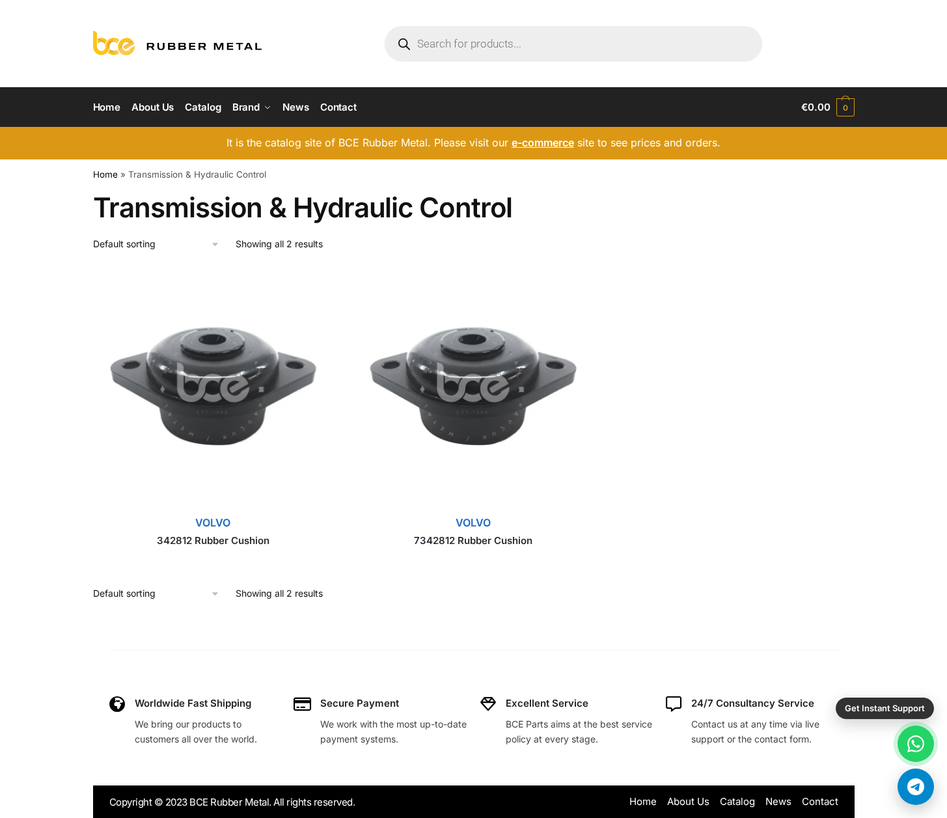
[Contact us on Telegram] (916, 787)
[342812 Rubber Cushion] (213, 388)
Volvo (212, 522)
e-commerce (543, 142)
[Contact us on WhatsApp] (916, 744)
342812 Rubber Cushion (213, 540)
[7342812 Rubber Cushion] (473, 388)
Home (105, 174)
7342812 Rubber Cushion (473, 540)
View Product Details (213, 560)
